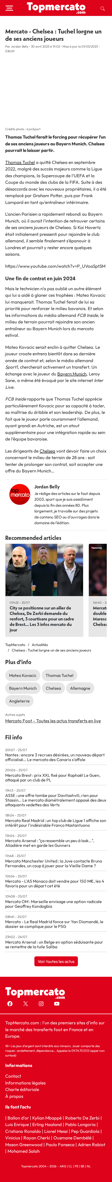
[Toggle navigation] (9, 8)
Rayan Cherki (36, 1137)
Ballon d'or (18, 1117)
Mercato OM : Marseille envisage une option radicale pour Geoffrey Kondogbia (53, 904)
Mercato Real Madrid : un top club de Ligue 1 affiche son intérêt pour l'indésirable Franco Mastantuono (55, 822)
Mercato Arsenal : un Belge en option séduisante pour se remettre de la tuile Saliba (54, 944)
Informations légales (25, 1082)
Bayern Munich (71, 373)
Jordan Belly (47, 487)
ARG (63, 1166)
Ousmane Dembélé (72, 1137)
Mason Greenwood (24, 1144)
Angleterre (19, 701)
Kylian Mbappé (47, 1117)
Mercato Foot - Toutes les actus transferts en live (53, 720)
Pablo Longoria (80, 1124)
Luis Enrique (17, 1124)
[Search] (102, 8)
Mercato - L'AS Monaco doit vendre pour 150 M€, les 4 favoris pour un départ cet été (54, 883)
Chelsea (47, 451)
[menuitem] (102, 8)
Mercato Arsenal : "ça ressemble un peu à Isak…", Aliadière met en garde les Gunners (49, 843)
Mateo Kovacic (22, 675)
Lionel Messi (56, 1131)
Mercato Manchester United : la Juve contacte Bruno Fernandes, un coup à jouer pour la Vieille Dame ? (53, 863)
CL (70, 1166)
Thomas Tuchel (20, 162)
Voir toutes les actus (56, 961)
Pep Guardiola (85, 1131)
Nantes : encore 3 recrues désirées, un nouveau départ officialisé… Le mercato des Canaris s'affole (55, 757)
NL (89, 1166)
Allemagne (80, 688)
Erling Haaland (47, 1124)
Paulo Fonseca (60, 1144)
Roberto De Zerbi (82, 1117)
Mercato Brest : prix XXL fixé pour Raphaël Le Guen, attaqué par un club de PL (52, 777)
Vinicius (12, 1137)
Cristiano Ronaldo (23, 1131)
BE (82, 1166)
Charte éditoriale (22, 1089)
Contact (13, 1076)
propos (15, 1096)
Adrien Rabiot (91, 1144)
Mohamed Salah (24, 1151)
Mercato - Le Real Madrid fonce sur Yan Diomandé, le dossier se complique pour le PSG (54, 924)
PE (76, 1166)
